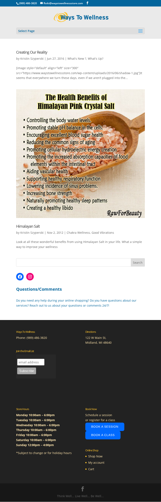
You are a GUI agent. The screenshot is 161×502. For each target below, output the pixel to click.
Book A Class (103, 435)
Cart (91, 469)
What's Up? (95, 59)
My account (96, 463)
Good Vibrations (103, 233)
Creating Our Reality (31, 52)
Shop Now (95, 456)
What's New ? (77, 59)
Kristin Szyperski (32, 59)
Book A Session (104, 426)
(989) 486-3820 (37, 338)
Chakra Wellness (78, 233)
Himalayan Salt (28, 226)
